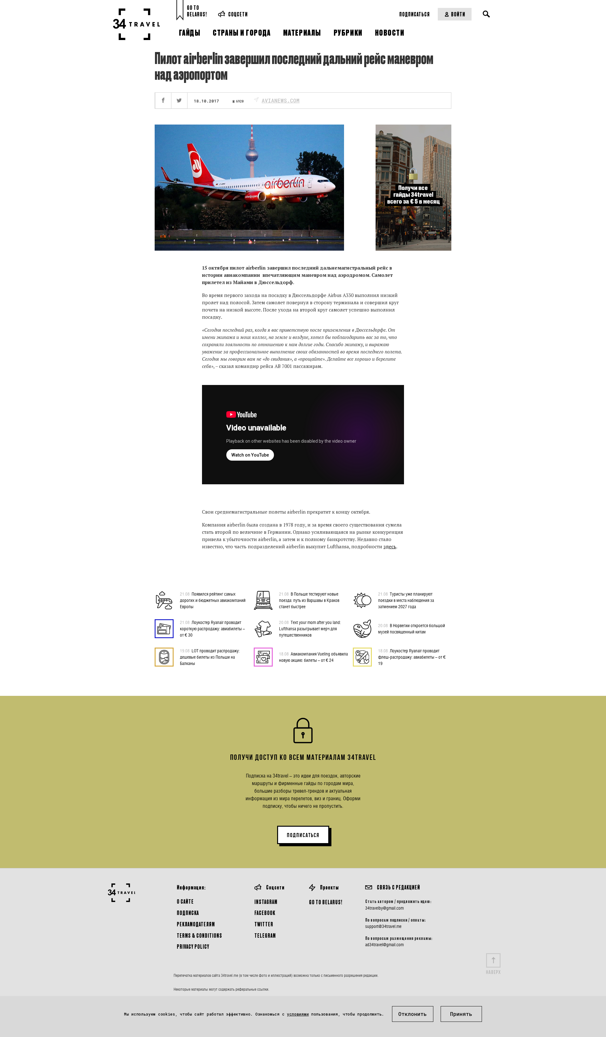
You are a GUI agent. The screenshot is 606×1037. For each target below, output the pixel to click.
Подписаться (414, 14)
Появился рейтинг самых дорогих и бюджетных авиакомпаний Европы (213, 600)
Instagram (265, 901)
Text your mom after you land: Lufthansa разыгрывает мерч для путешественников (310, 629)
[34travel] (136, 24)
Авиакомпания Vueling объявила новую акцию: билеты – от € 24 (313, 657)
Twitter (263, 924)
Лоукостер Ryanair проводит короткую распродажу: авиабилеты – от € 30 (212, 629)
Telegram (265, 935)
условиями (298, 1014)
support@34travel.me (383, 926)
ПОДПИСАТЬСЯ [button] (303, 835)
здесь (389, 546)
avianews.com (281, 100)
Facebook (264, 912)
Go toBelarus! (197, 10)
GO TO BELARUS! (325, 902)
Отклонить (412, 1014)
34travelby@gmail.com (384, 908)
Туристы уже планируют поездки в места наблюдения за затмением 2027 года (406, 600)
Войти (458, 14)
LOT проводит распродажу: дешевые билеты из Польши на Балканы (210, 657)
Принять (461, 1014)
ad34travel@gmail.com (384, 944)
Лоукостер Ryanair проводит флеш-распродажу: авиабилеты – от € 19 (412, 657)
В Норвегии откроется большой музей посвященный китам (411, 628)
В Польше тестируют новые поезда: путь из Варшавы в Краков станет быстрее (309, 600)
